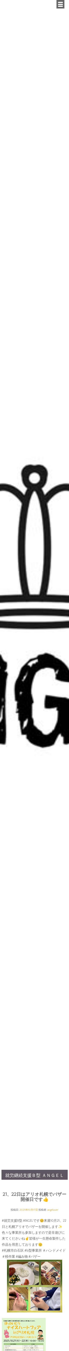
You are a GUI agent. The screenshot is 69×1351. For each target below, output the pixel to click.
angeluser (52, 1209)
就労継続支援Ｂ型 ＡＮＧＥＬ (34, 1175)
